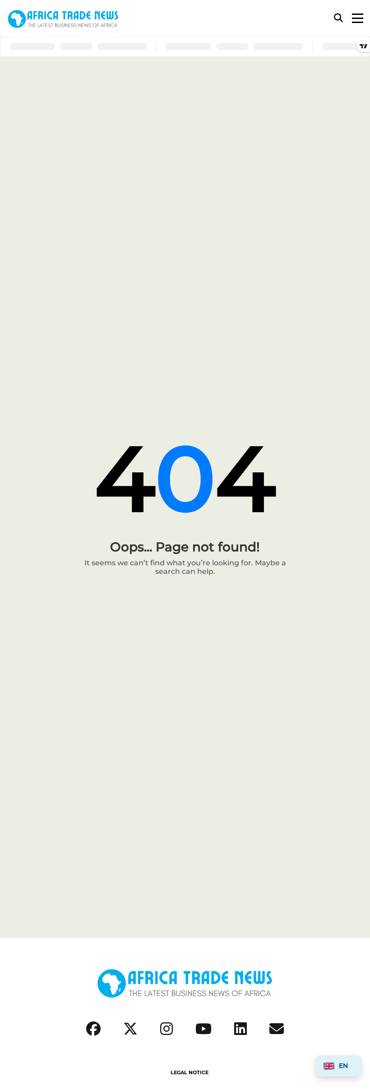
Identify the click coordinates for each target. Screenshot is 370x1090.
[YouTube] (203, 1028)
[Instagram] (166, 1028)
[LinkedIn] (240, 1028)
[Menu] (357, 18)
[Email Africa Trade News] (276, 1028)
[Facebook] (93, 1028)
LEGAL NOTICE (189, 1072)
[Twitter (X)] (130, 1028)
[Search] (338, 18)
